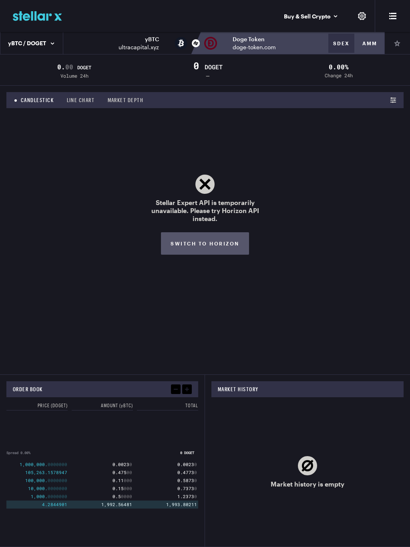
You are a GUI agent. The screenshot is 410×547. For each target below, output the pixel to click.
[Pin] (397, 43)
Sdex (341, 43)
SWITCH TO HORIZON (205, 243)
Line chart (81, 100)
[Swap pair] (196, 43)
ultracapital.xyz (139, 47)
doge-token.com (254, 47)
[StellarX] (37, 16)
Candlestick (37, 100)
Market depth (126, 100)
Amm (369, 43)
